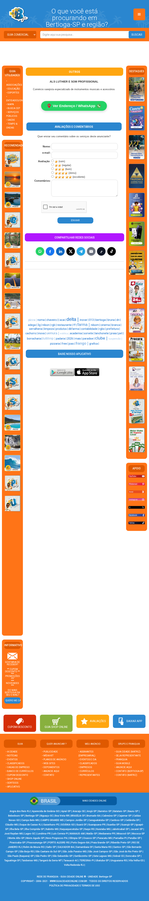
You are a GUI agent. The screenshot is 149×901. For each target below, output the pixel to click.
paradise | (89, 338)
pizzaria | (56, 343)
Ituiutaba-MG (103, 829)
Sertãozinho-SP (83, 856)
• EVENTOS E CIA (87, 759)
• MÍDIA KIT (48, 755)
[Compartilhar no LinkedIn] (60, 251)
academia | (77, 333)
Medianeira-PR (107, 833)
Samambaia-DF (84, 847)
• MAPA (10, 104)
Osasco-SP (89, 838)
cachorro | (31, 333)
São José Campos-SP (100, 851)
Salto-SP (51, 847)
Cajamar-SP (125, 815)
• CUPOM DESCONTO (17, 775)
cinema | (106, 324)
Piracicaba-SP (17, 842)
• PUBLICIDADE (50, 751)
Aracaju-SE (79, 811)
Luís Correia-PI (60, 833)
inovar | (84, 319)
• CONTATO (48, 775)
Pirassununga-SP (36, 842)
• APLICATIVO (13, 786)
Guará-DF (81, 824)
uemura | (53, 333)
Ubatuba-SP (102, 860)
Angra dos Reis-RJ (20, 811)
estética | (65, 333)
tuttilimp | (49, 338)
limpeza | (50, 328)
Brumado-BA (93, 815)
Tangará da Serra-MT (50, 860)
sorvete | (89, 333)
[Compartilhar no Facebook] (50, 251)
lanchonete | (102, 333)
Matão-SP (91, 833)
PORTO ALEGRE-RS (58, 842)
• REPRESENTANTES (89, 775)
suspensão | (115, 338)
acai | (63, 319)
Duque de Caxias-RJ (31, 824)
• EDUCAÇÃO (13, 88)
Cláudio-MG (11, 824)
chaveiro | (52, 319)
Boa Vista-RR (62, 815)
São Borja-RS (26, 851)
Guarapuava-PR (96, 824)
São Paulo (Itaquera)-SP (21, 856)
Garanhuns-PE (51, 824)
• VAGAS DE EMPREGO (18, 767)
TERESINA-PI (87, 860)
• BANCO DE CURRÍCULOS (19, 771)
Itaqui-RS (89, 829)
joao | (72, 343)
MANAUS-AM (77, 833)
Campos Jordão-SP (76, 820)
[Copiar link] (101, 251)
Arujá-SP (92, 811)
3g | (39, 324)
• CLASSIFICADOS (15, 763)
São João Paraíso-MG (74, 851)
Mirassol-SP (123, 833)
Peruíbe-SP (134, 838)
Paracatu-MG (105, 838)
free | (65, 343)
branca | (116, 324)
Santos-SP (119, 847)
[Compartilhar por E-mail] (91, 251)
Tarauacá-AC (71, 860)
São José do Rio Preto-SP (128, 851)
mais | (79, 338)
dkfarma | (74, 328)
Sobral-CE (118, 856)
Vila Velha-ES (136, 860)
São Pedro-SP (43, 856)
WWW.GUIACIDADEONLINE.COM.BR (68, 881)
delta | (73, 319)
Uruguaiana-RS (119, 860)
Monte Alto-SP (16, 838)
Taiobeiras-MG (29, 860)
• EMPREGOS (85, 767)
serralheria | (36, 328)
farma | (84, 324)
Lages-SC (30, 833)
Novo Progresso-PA (56, 838)
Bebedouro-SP (16, 815)
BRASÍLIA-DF (78, 815)
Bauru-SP (133, 811)
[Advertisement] (74, 52)
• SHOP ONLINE (14, 779)
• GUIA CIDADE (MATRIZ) (127, 751)
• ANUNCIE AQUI (50, 771)
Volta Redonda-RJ (74, 865)
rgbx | (102, 328)
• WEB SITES (48, 763)
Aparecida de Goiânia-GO (45, 811)
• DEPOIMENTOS (50, 767)
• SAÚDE (10, 120)
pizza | (32, 319)
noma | (41, 319)
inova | (42, 333)
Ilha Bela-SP (16, 829)
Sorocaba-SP (133, 856)
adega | (32, 324)
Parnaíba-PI (120, 838)
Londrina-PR (43, 833)
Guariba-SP (113, 824)
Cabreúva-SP (109, 815)
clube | (101, 338)
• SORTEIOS (12, 782)
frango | (82, 343)
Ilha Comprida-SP (34, 829)
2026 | (71, 338)
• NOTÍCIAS (11, 755)
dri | (118, 319)
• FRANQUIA (121, 759)
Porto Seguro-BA (80, 842)
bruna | (111, 319)
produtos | (62, 328)
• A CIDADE (11, 751)
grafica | (94, 343)
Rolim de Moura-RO (33, 847)
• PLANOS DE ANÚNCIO (54, 759)
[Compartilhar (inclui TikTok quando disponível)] (111, 251)
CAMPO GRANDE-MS (52, 820)
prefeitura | (113, 328)
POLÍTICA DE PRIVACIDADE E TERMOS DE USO (74, 885)
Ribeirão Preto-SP (120, 842)
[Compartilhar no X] (70, 251)
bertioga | (101, 319)
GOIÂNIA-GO (68, 824)
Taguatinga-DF (12, 860)
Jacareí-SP (137, 829)
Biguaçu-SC (46, 815)
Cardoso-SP (117, 820)
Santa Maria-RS (103, 847)
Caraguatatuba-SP (98, 820)
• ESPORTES (12, 92)
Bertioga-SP (32, 815)
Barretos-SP (105, 811)
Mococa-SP (138, 833)
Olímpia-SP (75, 838)
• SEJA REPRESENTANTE (128, 755)
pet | (121, 333)
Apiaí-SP (66, 811)
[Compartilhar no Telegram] (81, 251)
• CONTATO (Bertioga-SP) (129, 771)
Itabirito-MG (52, 829)
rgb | (54, 324)
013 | (92, 319)
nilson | (46, 324)
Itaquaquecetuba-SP (71, 829)
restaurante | (65, 324)
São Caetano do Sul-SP (48, 851)
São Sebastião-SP (63, 856)
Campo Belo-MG (30, 820)
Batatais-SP (119, 811)
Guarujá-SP (127, 824)
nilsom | (96, 324)
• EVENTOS (11, 759)
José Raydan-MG (13, 833)
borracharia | (35, 338)
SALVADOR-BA (66, 847)
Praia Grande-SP (100, 842)
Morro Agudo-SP (35, 838)
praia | (114, 333)
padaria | (61, 338)
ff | (75, 324)
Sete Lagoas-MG (102, 856)
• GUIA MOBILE (122, 763)
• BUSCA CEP (13, 108)
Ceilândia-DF (132, 820)
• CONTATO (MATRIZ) (126, 775)
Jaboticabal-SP (120, 829)
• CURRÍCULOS (86, 771)
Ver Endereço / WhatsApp (74, 106)
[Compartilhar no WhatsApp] (40, 251)
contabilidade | (90, 328)
